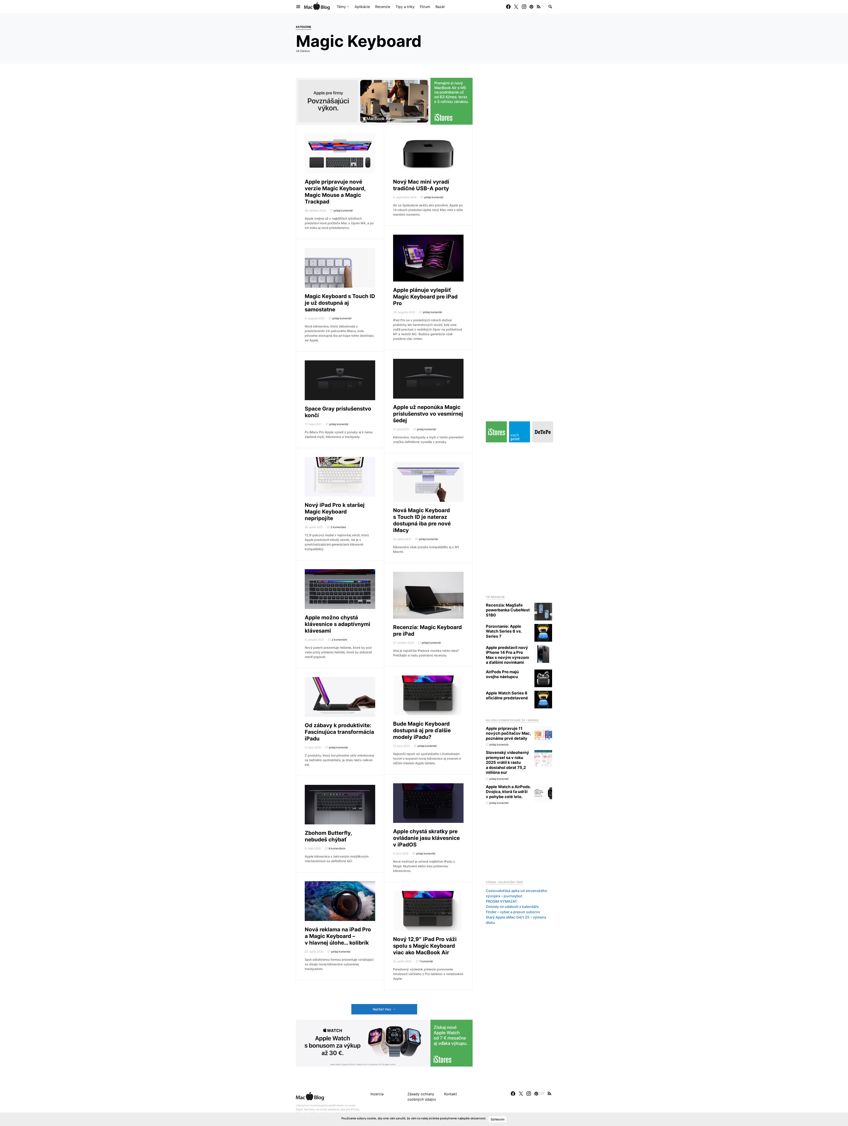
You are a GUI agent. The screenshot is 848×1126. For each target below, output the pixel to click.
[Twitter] (516, 6)
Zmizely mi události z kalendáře (512, 906)
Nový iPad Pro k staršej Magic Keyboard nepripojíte (335, 511)
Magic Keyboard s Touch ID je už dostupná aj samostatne (340, 303)
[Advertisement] (519, 517)
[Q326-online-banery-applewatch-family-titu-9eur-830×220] (384, 1043)
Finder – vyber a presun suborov (513, 912)
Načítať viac (382, 1009)
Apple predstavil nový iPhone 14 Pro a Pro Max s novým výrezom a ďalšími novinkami (507, 655)
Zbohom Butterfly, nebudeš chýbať (328, 836)
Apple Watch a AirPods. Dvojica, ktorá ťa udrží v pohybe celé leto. (508, 791)
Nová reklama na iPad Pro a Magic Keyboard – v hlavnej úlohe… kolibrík (338, 936)
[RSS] (538, 6)
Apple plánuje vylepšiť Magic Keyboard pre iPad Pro (425, 296)
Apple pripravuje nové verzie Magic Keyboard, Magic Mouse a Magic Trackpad (335, 192)
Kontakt (450, 1094)
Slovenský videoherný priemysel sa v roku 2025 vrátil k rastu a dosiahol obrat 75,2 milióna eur (507, 762)
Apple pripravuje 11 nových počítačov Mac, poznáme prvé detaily (508, 733)
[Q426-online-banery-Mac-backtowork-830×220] (384, 101)
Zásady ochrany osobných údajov (421, 1096)
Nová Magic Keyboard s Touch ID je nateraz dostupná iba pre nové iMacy (422, 520)
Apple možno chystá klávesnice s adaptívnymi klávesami (337, 624)
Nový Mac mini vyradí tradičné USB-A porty (421, 185)
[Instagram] (524, 6)
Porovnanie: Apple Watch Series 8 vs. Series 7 (504, 631)
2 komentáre (338, 527)
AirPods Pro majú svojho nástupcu (502, 674)
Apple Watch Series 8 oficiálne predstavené (507, 695)
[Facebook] (508, 6)
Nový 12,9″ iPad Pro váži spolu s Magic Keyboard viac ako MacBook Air (425, 946)
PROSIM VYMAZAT (501, 901)
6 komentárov (337, 848)
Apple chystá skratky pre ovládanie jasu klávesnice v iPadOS (426, 838)
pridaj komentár (343, 210)
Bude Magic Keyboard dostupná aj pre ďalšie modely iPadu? (422, 730)
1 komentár (426, 961)
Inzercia (377, 1094)
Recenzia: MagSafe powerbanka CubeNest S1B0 (508, 610)
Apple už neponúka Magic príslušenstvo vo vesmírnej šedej (428, 414)
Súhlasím (497, 1119)
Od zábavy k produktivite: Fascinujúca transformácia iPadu (339, 732)
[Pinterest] (531, 6)
